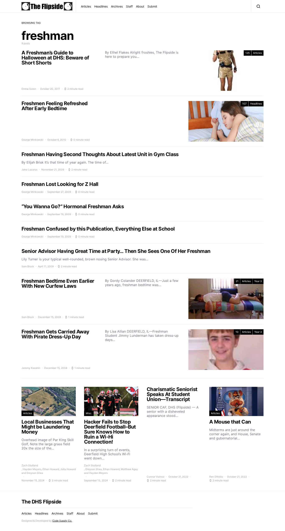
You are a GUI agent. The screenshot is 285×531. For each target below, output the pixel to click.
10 (237, 331)
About (140, 6)
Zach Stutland (29, 465)
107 (244, 103)
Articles (86, 6)
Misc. (89, 413)
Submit (152, 6)
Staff (129, 6)
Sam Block (27, 266)
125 (247, 52)
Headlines (101, 6)
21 (237, 281)
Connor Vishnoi (155, 476)
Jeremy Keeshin (30, 368)
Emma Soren (28, 88)
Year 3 (258, 281)
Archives (117, 6)
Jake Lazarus (29, 169)
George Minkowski (32, 139)
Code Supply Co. (62, 520)
